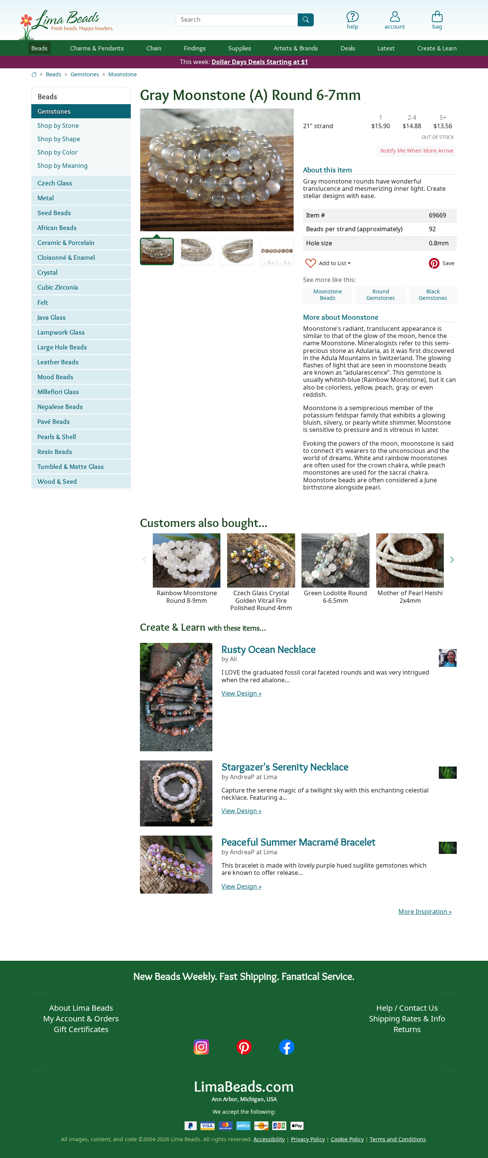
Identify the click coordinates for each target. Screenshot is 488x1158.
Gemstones (85, 74)
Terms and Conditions (398, 1139)
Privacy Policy (308, 1139)
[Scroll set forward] (452, 560)
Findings (195, 48)
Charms (97, 48)
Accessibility (269, 1139)
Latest (386, 48)
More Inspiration (425, 911)
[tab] (157, 251)
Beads (39, 48)
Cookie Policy (347, 1139)
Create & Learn (437, 48)
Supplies (239, 48)
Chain (153, 48)
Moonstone (122, 74)
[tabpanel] (217, 170)
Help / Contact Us (407, 1008)
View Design (242, 693)
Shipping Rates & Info (407, 1018)
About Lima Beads (81, 1008)
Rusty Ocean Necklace (269, 649)
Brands (296, 48)
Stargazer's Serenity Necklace (285, 766)
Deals (347, 48)
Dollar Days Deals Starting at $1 (260, 62)
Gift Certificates (81, 1029)
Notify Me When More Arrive (416, 150)
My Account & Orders (81, 1018)
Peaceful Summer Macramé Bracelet (299, 841)
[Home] (34, 74)
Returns (407, 1029)
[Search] (306, 19)
